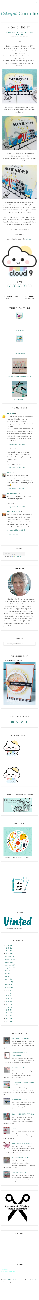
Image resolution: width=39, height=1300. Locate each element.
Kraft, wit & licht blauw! (22, 1143)
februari (8, 985)
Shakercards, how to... (14, 661)
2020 (8, 996)
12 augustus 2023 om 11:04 (16, 507)
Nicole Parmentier (13, 511)
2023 (8, 954)
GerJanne (10, 413)
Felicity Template (20, 1280)
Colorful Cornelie (10, 1280)
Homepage (5, 1269)
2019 (8, 999)
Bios (6, 31)
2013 (8, 1016)
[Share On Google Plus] (19, 286)
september (9, 965)
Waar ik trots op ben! (8, 1271)
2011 (8, 1021)
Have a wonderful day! (20, 1038)
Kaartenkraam (12, 493)
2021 (8, 993)
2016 (8, 1007)
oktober (8, 962)
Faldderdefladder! (19, 1099)
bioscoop (13, 31)
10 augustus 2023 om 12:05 (16, 467)
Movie (14, 33)
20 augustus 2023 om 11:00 (16, 530)
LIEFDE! (14, 1129)
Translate (19, 557)
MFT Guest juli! (18, 1068)
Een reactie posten (11, 535)
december (8, 956)
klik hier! (29, 239)
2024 (8, 951)
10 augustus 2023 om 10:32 (16, 444)
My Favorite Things (25, 33)
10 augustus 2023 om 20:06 (16, 488)
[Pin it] (25, 286)
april (7, 979)
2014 (8, 1013)
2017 (8, 1004)
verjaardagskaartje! (20, 1158)
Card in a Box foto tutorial (23, 1114)
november (9, 959)
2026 (8, 945)
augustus (8, 968)
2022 (8, 990)
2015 (8, 1010)
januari (7, 987)
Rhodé (9, 472)
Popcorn (19, 34)
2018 (8, 1002)
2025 (8, 948)
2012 (8, 1018)
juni (6, 973)
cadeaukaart (22, 31)
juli (6, 970)
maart (7, 982)
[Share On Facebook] (14, 286)
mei (6, 976)
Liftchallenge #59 (19, 1172)
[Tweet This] (9, 286)
